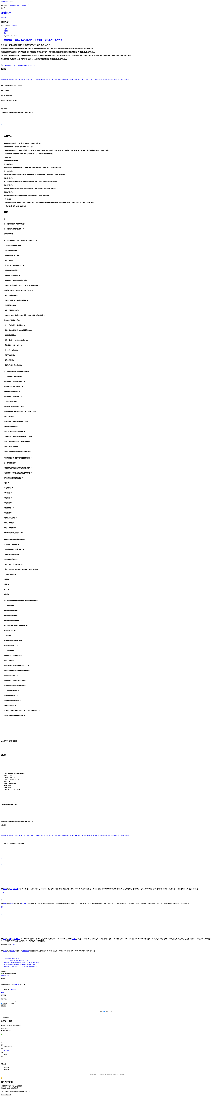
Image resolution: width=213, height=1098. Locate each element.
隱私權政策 (116, 1074)
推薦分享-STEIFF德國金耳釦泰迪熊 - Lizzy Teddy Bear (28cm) (21, 962)
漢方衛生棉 (25, 951)
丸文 (10, 939)
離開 (9, 1094)
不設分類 (14, 25)
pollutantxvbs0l (5, 975)
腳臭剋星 (15, 889)
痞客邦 (15, 984)
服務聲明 (122, 1074)
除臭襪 (5, 889)
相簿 (5, 29)
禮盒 (14, 944)
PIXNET (94, 1074)
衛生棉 (5, 951)
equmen (12, 903)
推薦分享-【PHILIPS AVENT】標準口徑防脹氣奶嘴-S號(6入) (21, 966)
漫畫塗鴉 (13, 989)
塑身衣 (3, 892)
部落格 (6, 31)
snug (2, 858)
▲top (2, 992)
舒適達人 (12, 951)
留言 (19, 984)
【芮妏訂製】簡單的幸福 (11, 958)
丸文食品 (17, 939)
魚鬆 (2, 907)
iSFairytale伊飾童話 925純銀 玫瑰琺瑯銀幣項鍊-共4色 (19, 964)
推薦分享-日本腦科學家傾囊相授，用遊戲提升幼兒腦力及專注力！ (33, 40)
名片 (5, 33)
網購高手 (6, 12)
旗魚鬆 (74, 939)
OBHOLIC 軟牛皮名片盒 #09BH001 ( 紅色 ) (16, 960)
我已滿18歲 (4, 1094)
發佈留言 (3, 1005)
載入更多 (3, 995)
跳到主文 (3, 17)
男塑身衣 (23, 903)
